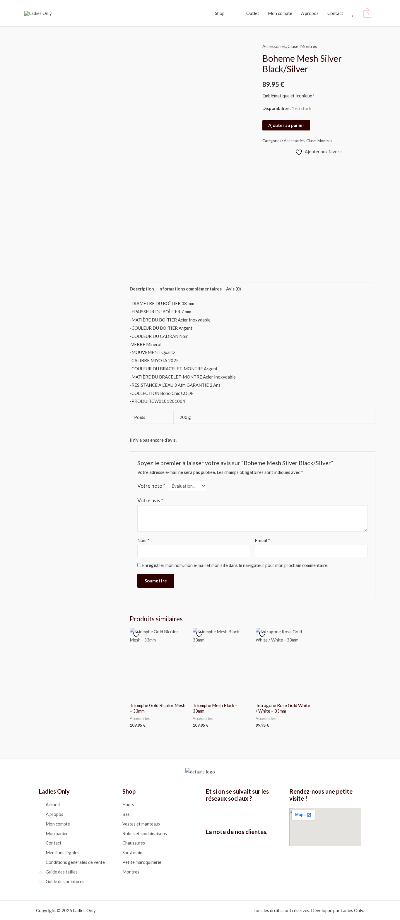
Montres (308, 46)
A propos (310, 13)
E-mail (262, 540)
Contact (335, 13)
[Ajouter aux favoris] (137, 634)
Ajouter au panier (286, 125)
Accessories (274, 46)
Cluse (293, 46)
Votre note (151, 485)
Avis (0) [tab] (233, 288)
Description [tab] (142, 288)
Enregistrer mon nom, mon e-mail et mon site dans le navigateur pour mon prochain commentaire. (235, 565)
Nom (143, 540)
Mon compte (280, 13)
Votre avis (150, 500)
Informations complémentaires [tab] (190, 288)
